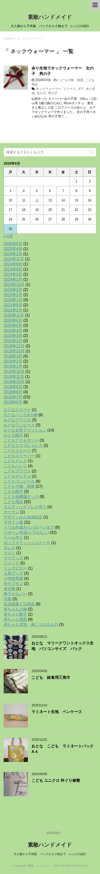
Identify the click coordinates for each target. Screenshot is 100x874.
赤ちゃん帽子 (15, 614)
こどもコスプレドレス (23, 445)
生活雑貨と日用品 (19, 604)
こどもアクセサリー (21, 440)
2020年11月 (14, 315)
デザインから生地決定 (23, 517)
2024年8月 (13, 269)
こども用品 (13, 502)
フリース (69, 89)
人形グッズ (13, 573)
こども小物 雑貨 (70, 80)
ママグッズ (13, 558)
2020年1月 (13, 341)
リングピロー (15, 568)
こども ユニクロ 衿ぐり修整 (56, 780)
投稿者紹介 (53, 833)
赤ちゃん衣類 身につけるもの (31, 624)
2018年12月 (14, 371)
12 (37, 200)
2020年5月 (13, 325)
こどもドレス (15, 461)
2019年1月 (13, 366)
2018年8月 (13, 392)
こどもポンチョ (17, 476)
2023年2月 (13, 295)
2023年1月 (13, 300)
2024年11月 (14, 259)
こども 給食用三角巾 (51, 677)
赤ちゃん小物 (15, 609)
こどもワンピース (19, 481)
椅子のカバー (15, 594)
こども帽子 (13, 491)
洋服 (7, 599)
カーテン (11, 512)
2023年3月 (13, 290)
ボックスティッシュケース (27, 543)
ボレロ (9, 548)
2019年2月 (13, 361)
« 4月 (8, 236)
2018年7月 (13, 397)
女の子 (41, 93)
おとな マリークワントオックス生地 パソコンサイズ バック (63, 646)
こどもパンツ (15, 466)
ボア (81, 89)
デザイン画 (13, 522)
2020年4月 (13, 331)
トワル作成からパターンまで (29, 527)
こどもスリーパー (19, 456)
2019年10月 (14, 351)
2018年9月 (13, 387)
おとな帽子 (13, 435)
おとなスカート (17, 410)
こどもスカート (17, 451)
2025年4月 (13, 249)
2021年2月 (13, 310)
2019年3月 (13, 356)
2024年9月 (13, 264)
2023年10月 (14, 284)
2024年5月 (13, 274)
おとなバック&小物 (20, 415)
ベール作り (13, 538)
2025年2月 (13, 254)
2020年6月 (13, 320)
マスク (9, 553)
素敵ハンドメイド (50, 17)
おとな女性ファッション (25, 430)
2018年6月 (13, 402)
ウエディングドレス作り (25, 507)
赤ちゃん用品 (15, 619)
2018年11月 (14, 377)
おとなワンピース (19, 425)
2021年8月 (13, 305)
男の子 (53, 93)
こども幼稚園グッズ (21, 497)
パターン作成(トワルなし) (26, 532)
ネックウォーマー (48, 89)
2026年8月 (13, 244)
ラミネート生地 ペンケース (57, 712)
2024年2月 (13, 279)
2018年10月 (14, 382)
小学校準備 (13, 578)
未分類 (9, 589)
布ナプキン (13, 584)
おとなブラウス (17, 420)
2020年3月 (13, 336)
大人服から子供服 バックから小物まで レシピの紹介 (50, 854)
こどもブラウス (17, 471)
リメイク (11, 563)
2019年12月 (14, 346)
